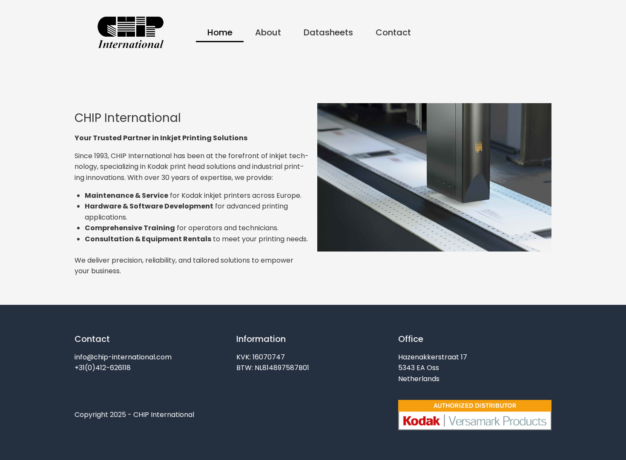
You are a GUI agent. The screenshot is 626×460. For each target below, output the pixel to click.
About (268, 32)
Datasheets (328, 32)
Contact (393, 32)
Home (220, 32)
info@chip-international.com (123, 357)
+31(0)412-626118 (103, 368)
